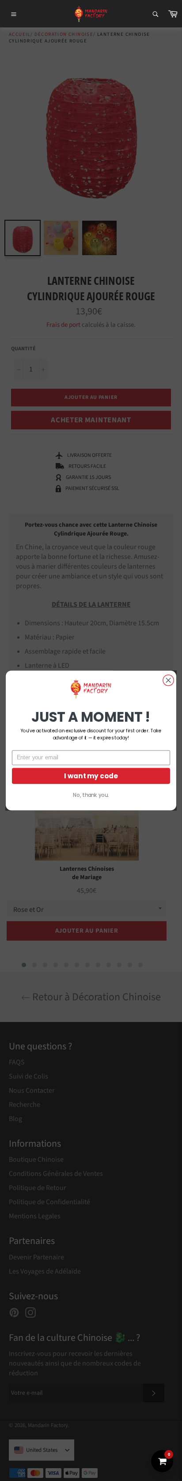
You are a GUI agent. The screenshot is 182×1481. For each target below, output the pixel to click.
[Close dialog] (168, 680)
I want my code (91, 776)
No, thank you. (91, 795)
